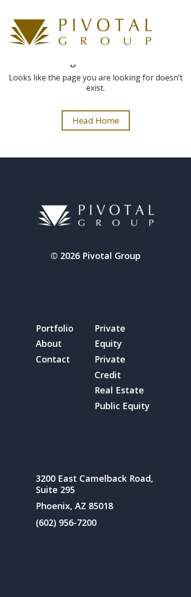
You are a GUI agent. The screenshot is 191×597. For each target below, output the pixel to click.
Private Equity (110, 336)
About (49, 343)
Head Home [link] (95, 120)
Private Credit (110, 367)
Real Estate (119, 390)
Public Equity (122, 406)
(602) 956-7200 (66, 522)
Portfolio (54, 328)
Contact (53, 359)
